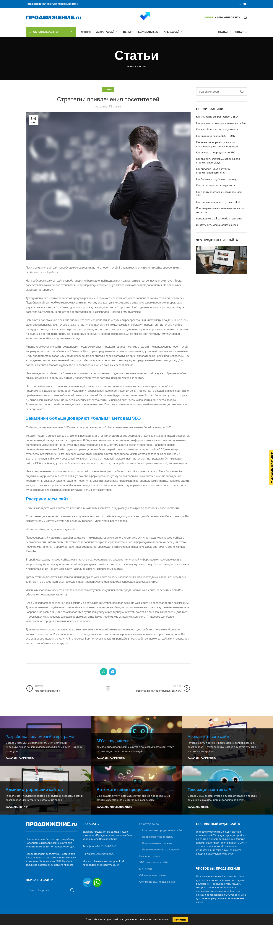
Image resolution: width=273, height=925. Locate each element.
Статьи (141, 66)
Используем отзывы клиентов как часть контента (220, 210)
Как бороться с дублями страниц (216, 179)
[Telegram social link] (244, 3)
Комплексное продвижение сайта (162, 830)
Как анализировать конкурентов (215, 185)
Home (130, 66)
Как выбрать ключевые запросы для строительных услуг (218, 160)
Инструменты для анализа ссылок (217, 225)
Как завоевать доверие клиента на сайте (221, 123)
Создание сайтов (149, 855)
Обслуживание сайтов (152, 875)
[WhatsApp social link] (240, 3)
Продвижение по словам (157, 843)
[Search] (245, 17)
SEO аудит (145, 868)
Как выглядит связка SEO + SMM (215, 136)
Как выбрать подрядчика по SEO (215, 152)
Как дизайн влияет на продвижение (217, 129)
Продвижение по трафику (157, 836)
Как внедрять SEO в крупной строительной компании (213, 170)
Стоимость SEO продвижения (157, 881)
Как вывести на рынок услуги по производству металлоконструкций (217, 144)
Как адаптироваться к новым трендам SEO (219, 193)
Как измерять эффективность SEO (217, 116)
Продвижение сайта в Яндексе (160, 849)
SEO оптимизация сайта (153, 862)
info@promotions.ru (102, 853)
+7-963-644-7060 (105, 846)
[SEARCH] (242, 91)
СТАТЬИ (223, 31)
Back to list (108, 688)
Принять (180, 919)
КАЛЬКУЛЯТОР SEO (227, 17)
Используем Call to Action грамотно (219, 218)
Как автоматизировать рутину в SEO (218, 202)
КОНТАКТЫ (240, 31)
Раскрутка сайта (149, 823)
